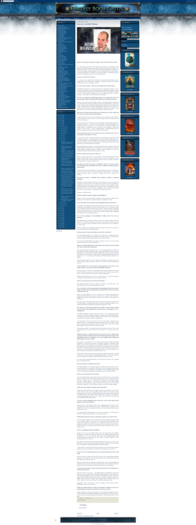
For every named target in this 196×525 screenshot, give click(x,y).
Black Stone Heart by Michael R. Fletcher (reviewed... (67, 199)
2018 (60, 208)
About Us (125, 44)
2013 (60, 217)
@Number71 (61, 25)
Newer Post (79, 513)
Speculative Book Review (64, 79)
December (63, 127)
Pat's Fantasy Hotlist (63, 67)
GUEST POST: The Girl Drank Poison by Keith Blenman (66, 148)
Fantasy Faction (62, 45)
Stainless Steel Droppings (64, 80)
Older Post (116, 513)
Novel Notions (62, 63)
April (62, 140)
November (63, 128)
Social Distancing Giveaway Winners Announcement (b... (67, 193)
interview (83, 499)
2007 (60, 227)
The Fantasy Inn (62, 89)
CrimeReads (61, 35)
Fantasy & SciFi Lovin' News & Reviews (66, 42)
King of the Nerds (63, 57)
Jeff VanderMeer (62, 56)
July (61, 135)
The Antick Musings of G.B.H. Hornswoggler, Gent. (65, 83)
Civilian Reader (62, 33)
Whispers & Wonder (63, 107)
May (62, 138)
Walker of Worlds (62, 104)
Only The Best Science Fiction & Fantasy (66, 65)
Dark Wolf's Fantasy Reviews (65, 37)
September (63, 132)
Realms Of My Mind (63, 71)
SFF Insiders (61, 76)
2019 (60, 207)
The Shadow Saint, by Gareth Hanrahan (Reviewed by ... (67, 179)
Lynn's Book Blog (63, 60)
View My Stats (59, 231)
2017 (60, 210)
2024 (60, 118)
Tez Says (61, 81)
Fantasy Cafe (61, 44)
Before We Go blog (63, 27)
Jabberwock (61, 55)
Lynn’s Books (80, 251)
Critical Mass (61, 36)
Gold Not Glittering (63, 48)
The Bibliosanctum (63, 87)
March (62, 202)
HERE (131, 67)
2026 (60, 115)
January (62, 205)
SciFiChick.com (62, 75)
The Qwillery (62, 93)
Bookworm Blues (62, 31)
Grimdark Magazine (63, 51)
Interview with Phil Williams (67, 156)
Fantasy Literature (63, 47)
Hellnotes (61, 52)
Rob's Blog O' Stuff (63, 72)
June (62, 137)
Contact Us (125, 45)
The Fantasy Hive (62, 88)
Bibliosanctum (105, 405)
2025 (60, 117)
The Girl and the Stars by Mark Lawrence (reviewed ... (67, 165)
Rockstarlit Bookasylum (64, 73)
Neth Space (61, 61)
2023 (60, 120)
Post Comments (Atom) (88, 515)
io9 (59, 53)
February (63, 203)
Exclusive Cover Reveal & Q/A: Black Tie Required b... (66, 186)
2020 (60, 125)
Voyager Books (62, 103)
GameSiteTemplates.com (100, 523)
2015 (60, 213)
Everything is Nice (63, 39)
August (62, 133)
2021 (60, 123)
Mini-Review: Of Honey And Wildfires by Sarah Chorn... (67, 151)
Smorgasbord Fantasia (63, 77)
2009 (60, 223)
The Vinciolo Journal (63, 97)
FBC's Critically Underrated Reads (127, 28)
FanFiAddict (61, 40)
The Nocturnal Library (64, 91)
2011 (60, 220)
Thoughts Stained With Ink (65, 100)
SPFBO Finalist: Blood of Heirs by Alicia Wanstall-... (67, 161)
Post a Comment (82, 507)
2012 (60, 218)
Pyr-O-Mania (61, 68)
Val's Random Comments (64, 102)
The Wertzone (62, 99)
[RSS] (55, 520)
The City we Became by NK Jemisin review (67, 196)
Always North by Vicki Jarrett (67, 174)
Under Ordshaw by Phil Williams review (66, 158)
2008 (60, 225)
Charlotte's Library (63, 32)
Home (98, 513)
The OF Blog (61, 92)
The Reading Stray (63, 95)
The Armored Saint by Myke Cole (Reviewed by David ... (67, 154)
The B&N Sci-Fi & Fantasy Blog (66, 85)
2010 (60, 222)
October (62, 130)
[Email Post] (92, 498)
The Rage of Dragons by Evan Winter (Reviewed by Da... (67, 169)
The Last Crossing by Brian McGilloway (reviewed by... (67, 171)
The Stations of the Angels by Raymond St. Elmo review (67, 182)
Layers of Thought (63, 59)
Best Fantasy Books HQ (64, 28)
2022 (60, 122)
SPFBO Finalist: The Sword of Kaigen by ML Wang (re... (67, 143)
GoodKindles (61, 49)
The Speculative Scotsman (64, 96)
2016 (60, 212)
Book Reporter (62, 29)
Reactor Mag (61, 69)
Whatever (61, 105)
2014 (60, 215)
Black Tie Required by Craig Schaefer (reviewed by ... (67, 176)
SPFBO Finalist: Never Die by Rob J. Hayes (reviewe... (67, 189)
